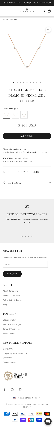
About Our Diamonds (12, 295)
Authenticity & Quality (12, 300)
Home (5, 19)
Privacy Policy (9, 333)
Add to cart (27, 136)
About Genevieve (10, 291)
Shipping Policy (9, 320)
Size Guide (7, 358)
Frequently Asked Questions (15, 353)
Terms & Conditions (11, 329)
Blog (5, 304)
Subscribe (12, 273)
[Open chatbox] (48, 421)
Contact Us (8, 349)
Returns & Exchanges (12, 324)
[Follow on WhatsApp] (20, 389)
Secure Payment (10, 362)
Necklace (13, 19)
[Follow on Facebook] (4, 389)
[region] (27, 218)
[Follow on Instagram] (12, 389)
